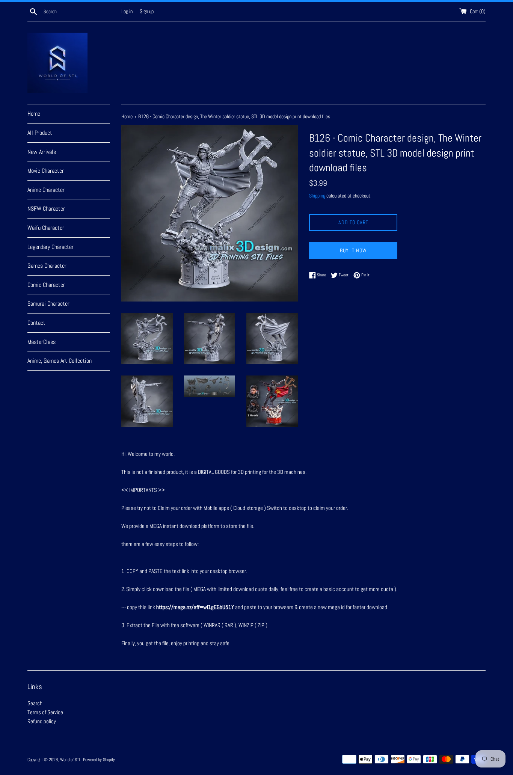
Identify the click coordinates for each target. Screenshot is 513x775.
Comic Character (46, 285)
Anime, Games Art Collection (59, 361)
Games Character (46, 266)
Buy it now (353, 250)
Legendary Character (50, 247)
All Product (39, 133)
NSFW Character (46, 209)
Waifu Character (45, 228)
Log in (127, 11)
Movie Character (45, 171)
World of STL (70, 760)
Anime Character (46, 190)
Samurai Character (48, 304)
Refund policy (41, 721)
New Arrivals (41, 152)
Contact (36, 323)
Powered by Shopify (99, 760)
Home (33, 114)
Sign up (147, 11)
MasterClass (41, 342)
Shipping (317, 195)
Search (34, 703)
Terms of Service (45, 712)
